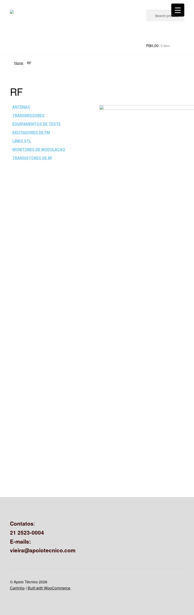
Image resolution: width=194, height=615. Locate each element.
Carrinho (17, 588)
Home (18, 63)
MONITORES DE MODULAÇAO (38, 149)
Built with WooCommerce (49, 588)
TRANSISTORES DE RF (32, 158)
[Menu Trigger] (177, 10)
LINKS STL (21, 141)
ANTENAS (21, 107)
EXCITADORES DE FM (31, 132)
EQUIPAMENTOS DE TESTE (36, 124)
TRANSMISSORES (28, 115)
